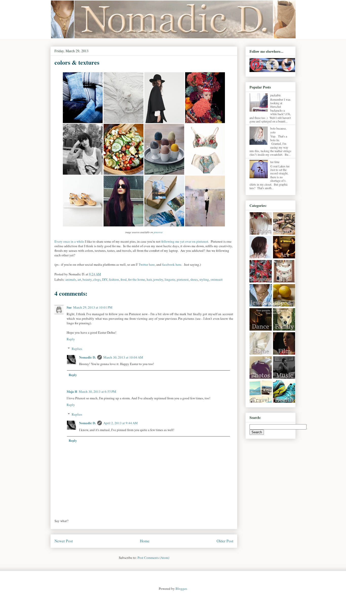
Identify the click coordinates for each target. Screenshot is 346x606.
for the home (136, 279)
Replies (77, 348)
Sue (69, 307)
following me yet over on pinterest (184, 241)
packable (275, 95)
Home (144, 540)
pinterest (158, 232)
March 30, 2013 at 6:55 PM (97, 391)
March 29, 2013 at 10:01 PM (92, 307)
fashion (114, 279)
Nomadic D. (87, 357)
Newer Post (63, 540)
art (79, 279)
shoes (194, 279)
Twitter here (147, 264)
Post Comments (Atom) (153, 557)
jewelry (158, 279)
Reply (71, 339)
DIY (104, 279)
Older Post (225, 540)
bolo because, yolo (278, 130)
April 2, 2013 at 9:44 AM (120, 423)
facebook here (171, 264)
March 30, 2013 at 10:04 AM (123, 357)
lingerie (170, 279)
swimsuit (216, 279)
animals (70, 279)
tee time (274, 162)
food (124, 279)
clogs (97, 279)
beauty (87, 279)
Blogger (181, 588)
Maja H (72, 391)
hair (149, 279)
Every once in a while (69, 241)
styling (204, 279)
